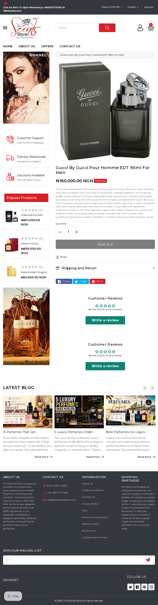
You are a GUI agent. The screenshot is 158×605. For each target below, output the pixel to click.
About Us (87, 483)
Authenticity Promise (94, 537)
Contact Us (88, 497)
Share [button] (63, 256)
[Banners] (26, 87)
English (132, 7)
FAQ (84, 510)
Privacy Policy (90, 503)
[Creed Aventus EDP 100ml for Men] (11, 216)
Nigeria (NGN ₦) (110, 7)
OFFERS (47, 46)
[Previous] (145, 388)
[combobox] (85, 27)
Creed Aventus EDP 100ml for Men (32, 216)
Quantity (61, 223)
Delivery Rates (90, 524)
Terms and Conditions (95, 517)
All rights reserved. (93, 600)
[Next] (152, 388)
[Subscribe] (147, 560)
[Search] (107, 27)
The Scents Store (72, 600)
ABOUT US (27, 46)
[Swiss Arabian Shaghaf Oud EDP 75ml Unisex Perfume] (11, 271)
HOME (8, 46)
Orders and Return (93, 490)
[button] (105, 268)
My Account (89, 530)
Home (63, 54)
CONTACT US (70, 46)
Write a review (105, 320)
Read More (42, 456)
